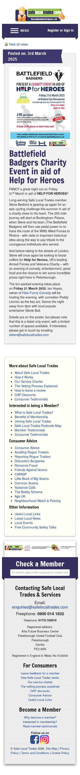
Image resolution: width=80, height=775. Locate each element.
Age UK (20, 496)
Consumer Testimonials (31, 399)
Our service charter (40, 682)
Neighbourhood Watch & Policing (38, 500)
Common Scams (26, 483)
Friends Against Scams (31, 470)
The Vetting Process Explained (36, 386)
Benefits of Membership (31, 417)
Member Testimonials (30, 430)
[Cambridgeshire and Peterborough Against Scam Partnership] (37, 548)
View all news (18, 44)
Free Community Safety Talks (35, 527)
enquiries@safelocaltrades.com (40, 607)
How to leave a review (30, 390)
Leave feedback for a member (40, 673)
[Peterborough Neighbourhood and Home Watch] (63, 548)
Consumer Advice (27, 447)
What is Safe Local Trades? (34, 412)
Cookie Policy (60, 753)
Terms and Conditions (35, 753)
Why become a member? (40, 717)
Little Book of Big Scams (32, 478)
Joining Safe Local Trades (33, 421)
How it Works (24, 377)
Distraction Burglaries (30, 461)
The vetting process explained (40, 686)
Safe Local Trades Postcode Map (38, 425)
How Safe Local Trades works (40, 677)
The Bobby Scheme (28, 492)
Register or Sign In (61, 30)
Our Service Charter (29, 381)
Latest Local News (27, 518)
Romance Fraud (26, 465)
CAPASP (21, 474)
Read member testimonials (40, 726)
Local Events (24, 522)
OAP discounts (40, 691)
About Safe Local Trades (32, 372)
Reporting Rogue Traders (32, 456)
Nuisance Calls (25, 487)
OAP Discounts (25, 394)
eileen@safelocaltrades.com (29, 334)
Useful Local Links (27, 514)
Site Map (51, 748)
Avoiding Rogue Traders (32, 452)
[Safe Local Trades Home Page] (40, 14)
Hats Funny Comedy (36, 292)
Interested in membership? (40, 722)
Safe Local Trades (25, 748)
